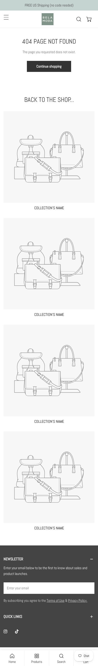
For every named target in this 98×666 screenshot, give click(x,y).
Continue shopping (49, 66)
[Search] (79, 19)
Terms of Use (55, 600)
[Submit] (88, 587)
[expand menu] (6, 17)
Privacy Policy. (77, 600)
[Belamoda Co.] (48, 19)
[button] (89, 19)
